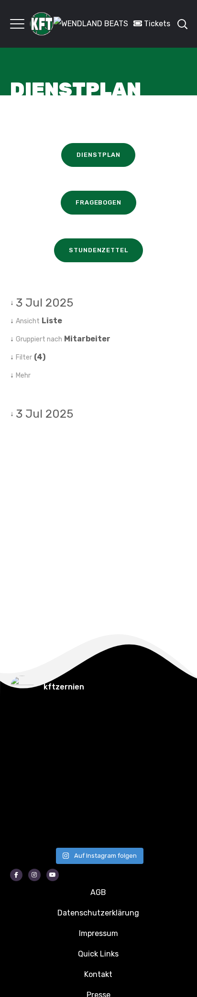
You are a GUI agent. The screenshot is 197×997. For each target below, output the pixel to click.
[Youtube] (52, 875)
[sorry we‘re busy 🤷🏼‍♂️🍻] (115, 825)
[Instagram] (34, 875)
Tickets (156, 23)
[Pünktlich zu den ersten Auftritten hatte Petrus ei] (24, 758)
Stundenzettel (98, 250)
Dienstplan (98, 154)
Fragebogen (98, 202)
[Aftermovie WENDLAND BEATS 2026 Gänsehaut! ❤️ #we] (24, 725)
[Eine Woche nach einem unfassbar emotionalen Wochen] (115, 758)
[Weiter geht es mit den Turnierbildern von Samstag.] (115, 792)
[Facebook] (16, 875)
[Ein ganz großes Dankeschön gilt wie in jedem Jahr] (115, 725)
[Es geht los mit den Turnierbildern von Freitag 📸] (24, 825)
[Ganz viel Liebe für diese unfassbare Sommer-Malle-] (24, 792)
